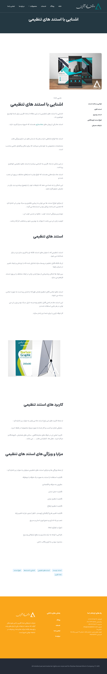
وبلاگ (58, 620)
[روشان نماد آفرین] (89, 6)
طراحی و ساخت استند (95, 104)
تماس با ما (57, 631)
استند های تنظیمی (44, 570)
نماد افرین (58, 574)
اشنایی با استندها (29, 570)
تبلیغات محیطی (97, 125)
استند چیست (57, 570)
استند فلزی (98, 109)
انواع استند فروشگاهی (95, 120)
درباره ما (57, 636)
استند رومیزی (97, 114)
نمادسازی (39, 124)
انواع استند (17, 570)
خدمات (58, 625)
